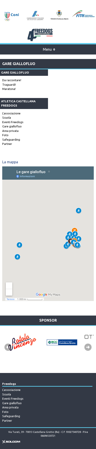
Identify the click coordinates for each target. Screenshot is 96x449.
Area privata (10, 130)
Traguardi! (9, 84)
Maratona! (9, 88)
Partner (7, 143)
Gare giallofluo (12, 126)
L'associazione (11, 113)
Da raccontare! (11, 80)
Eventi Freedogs (12, 122)
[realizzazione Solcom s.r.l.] (11, 442)
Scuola (6, 117)
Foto (5, 135)
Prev (8, 347)
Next (88, 347)
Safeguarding (11, 139)
